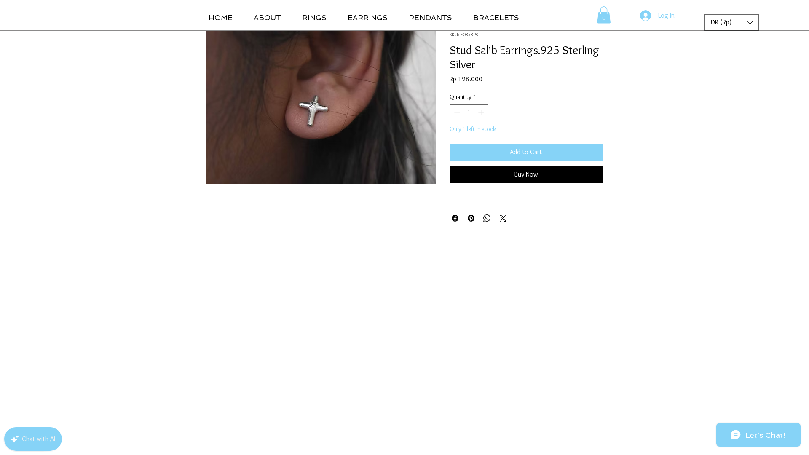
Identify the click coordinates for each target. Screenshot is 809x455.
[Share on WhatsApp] (487, 218)
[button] (604, 15)
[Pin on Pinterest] (471, 218)
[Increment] (482, 112)
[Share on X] (503, 218)
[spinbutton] (469, 112)
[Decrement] (456, 112)
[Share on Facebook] (455, 218)
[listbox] (731, 22)
